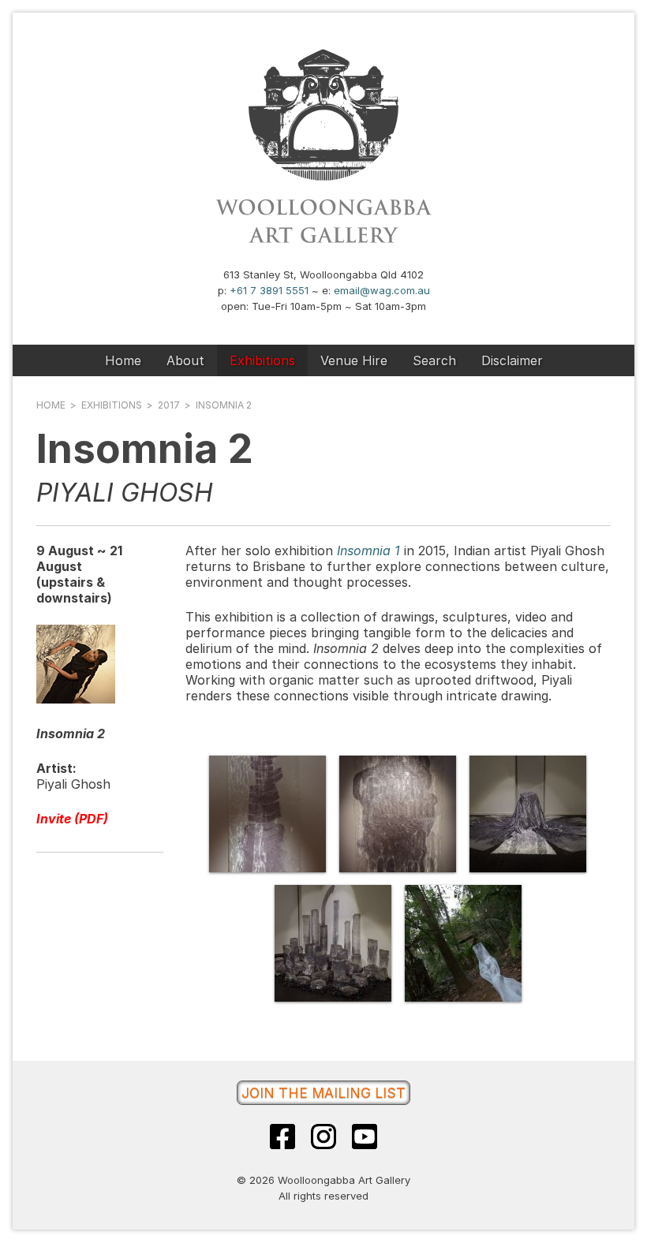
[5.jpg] (463, 943)
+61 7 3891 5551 (269, 290)
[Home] (323, 242)
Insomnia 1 (368, 550)
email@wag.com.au (382, 290)
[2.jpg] (397, 814)
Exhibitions (262, 360)
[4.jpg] (333, 943)
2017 (169, 405)
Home (123, 360)
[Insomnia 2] (75, 699)
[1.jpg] (267, 814)
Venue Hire (353, 360)
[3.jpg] (527, 814)
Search (434, 360)
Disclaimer (512, 360)
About (185, 360)
